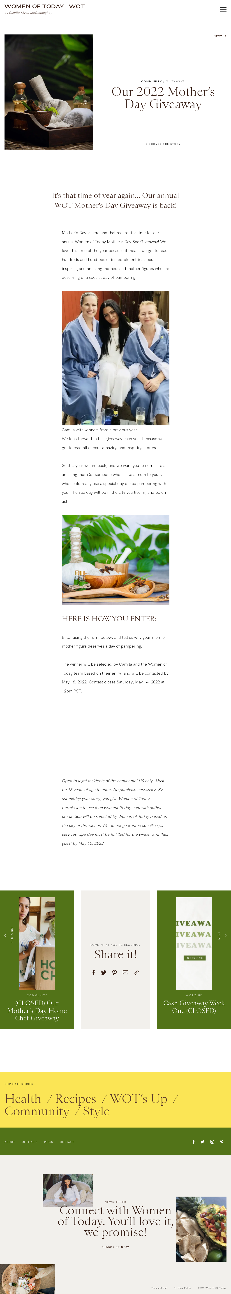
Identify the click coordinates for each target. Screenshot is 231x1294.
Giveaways (175, 81)
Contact (67, 1142)
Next (218, 36)
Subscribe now (115, 1247)
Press (48, 1142)
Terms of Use (159, 1288)
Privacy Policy (183, 1288)
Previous (12, 935)
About (10, 1142)
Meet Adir (29, 1142)
